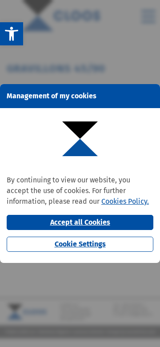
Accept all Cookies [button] (80, 222)
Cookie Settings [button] (80, 244)
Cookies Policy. (125, 201)
